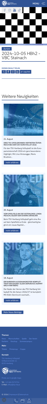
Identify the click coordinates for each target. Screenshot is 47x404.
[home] (9, 3)
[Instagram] (9, 10)
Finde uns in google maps (11, 378)
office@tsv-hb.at (13, 385)
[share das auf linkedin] (17, 72)
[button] (4, 400)
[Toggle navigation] (43, 3)
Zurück (7, 48)
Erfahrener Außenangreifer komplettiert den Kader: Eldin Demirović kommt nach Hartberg (23, 284)
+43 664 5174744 (12, 382)
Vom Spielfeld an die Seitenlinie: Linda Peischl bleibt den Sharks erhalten (22, 215)
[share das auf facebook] (8, 72)
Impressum (13, 394)
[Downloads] (29, 401)
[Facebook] (5, 10)
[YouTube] (14, 10)
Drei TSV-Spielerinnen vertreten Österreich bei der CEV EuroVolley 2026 (23, 144)
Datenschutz (24, 394)
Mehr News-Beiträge (13, 312)
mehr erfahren (12, 162)
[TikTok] (19, 10)
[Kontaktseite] (16, 401)
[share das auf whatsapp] (13, 72)
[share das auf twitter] (4, 72)
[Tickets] (22, 401)
